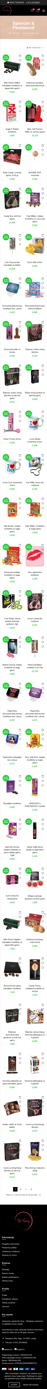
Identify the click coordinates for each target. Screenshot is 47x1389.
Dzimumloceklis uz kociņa (12, 350)
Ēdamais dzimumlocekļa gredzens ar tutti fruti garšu (12, 1036)
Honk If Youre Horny (12, 439)
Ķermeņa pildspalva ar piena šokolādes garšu (12, 1082)
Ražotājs (16, 33)
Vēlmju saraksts (8, 1303)
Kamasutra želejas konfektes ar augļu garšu (12, 575)
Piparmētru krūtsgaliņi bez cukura (12, 758)
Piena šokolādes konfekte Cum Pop (35, 666)
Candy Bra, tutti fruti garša (12, 217)
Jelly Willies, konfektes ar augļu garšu (35, 527)
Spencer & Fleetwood (30, 33)
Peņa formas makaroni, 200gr (35, 1169)
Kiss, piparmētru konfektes (35, 573)
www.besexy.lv (8, 1330)
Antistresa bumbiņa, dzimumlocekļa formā (35, 84)
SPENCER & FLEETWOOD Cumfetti (35, 804)
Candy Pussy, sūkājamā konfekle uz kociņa (35, 988)
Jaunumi (5, 1306)
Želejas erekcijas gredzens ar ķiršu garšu (35, 897)
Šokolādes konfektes (12, 803)
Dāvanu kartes (8, 1273)
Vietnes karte (7, 1281)
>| (31, 1189)
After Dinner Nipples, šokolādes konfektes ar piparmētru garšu (12, 942)
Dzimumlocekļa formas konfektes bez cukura (12, 307)
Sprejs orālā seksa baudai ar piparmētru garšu (35, 850)
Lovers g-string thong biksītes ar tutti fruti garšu (12, 1170)
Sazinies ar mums (9, 1255)
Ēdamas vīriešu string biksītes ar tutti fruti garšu (12, 395)
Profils (4, 1295)
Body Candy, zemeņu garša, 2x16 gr (12, 173)
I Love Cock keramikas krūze (12, 483)
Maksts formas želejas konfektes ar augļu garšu (12, 667)
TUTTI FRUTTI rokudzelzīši (12, 897)
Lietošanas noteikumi (10, 1251)
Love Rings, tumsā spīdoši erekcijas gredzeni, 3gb (12, 621)
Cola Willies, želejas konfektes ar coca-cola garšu (35, 219)
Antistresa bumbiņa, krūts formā (34, 940)
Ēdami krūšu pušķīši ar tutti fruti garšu (35, 394)
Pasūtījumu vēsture (10, 1299)
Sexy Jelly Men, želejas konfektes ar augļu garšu (35, 760)
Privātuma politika (9, 1248)
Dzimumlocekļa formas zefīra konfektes (35, 307)
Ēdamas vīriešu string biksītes (35, 350)
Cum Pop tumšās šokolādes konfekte (12, 263)
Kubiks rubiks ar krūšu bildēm (12, 1125)
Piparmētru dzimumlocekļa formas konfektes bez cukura (12, 713)
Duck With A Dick (34, 262)
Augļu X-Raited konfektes (12, 130)
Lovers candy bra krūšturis (34, 619)
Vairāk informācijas (31, 1385)
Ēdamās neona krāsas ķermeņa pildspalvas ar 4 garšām (35, 1035)
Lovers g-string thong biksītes (35, 1125)
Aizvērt (14, 1385)
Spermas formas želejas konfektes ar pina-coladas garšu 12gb (12, 851)
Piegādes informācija (10, 1244)
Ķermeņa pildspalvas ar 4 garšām (35, 1082)
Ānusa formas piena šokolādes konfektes (12, 987)
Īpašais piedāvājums (10, 1277)
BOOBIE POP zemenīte (35, 173)
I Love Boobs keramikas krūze (35, 440)
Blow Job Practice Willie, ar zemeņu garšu (35, 130)
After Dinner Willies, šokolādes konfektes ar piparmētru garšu (12, 85)
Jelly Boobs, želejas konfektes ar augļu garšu (12, 529)
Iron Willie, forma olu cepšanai (34, 483)
